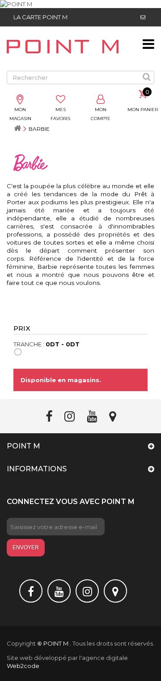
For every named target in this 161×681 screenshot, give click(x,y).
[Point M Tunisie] (63, 46)
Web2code (23, 665)
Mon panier (142, 109)
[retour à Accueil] (17, 128)
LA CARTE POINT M (40, 17)
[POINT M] (80, 4)
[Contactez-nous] (143, 17)
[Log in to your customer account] (100, 100)
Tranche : (28, 344)
